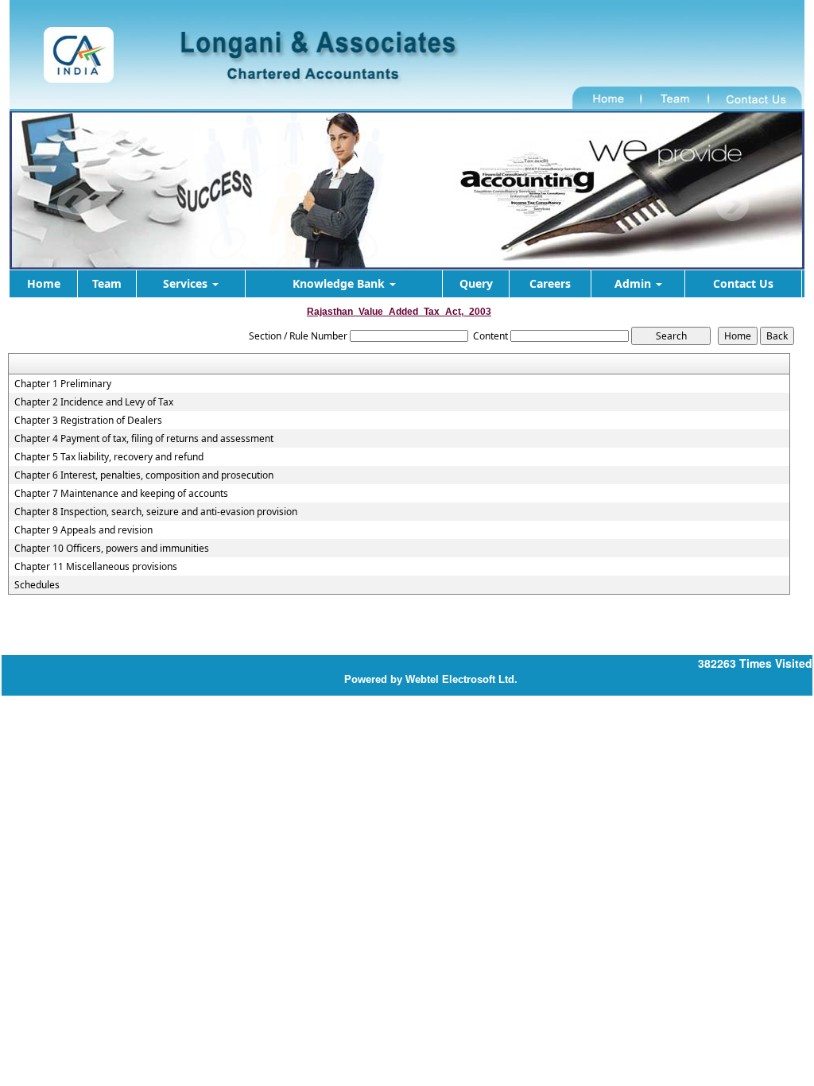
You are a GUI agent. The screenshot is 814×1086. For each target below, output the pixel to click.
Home (43, 283)
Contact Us (743, 283)
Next (732, 205)
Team (107, 283)
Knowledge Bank (340, 283)
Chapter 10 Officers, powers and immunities (111, 548)
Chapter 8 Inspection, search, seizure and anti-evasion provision (155, 512)
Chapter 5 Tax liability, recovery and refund (109, 457)
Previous (74, 205)
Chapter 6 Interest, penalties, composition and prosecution (143, 475)
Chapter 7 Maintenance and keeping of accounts (121, 493)
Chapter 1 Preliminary (62, 384)
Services (187, 283)
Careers (550, 283)
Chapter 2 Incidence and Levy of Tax (93, 402)
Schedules (37, 585)
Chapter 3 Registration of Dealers (88, 420)
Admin (634, 283)
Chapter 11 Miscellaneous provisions (95, 566)
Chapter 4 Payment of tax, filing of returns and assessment (143, 438)
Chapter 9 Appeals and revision (83, 530)
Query (476, 283)
